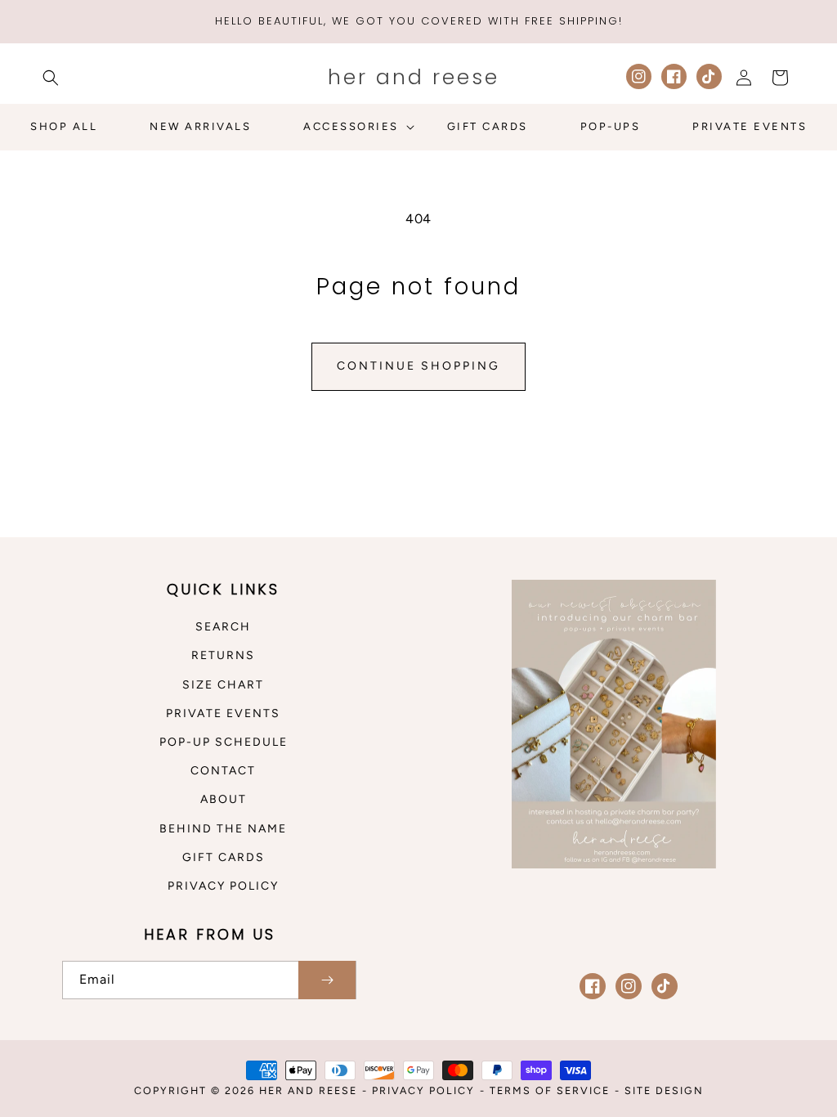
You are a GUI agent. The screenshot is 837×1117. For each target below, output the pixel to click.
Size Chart (223, 685)
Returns (223, 655)
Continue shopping (418, 366)
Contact (223, 771)
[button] (51, 78)
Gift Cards (223, 857)
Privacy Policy (223, 886)
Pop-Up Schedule (223, 742)
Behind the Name (223, 829)
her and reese (308, 1090)
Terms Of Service (550, 1090)
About (223, 799)
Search (223, 627)
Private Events (223, 713)
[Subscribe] (327, 980)
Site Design (664, 1090)
